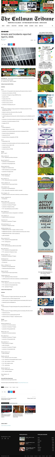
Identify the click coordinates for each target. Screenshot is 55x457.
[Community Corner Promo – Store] (46, 183)
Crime (8, 30)
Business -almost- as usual (30, 437)
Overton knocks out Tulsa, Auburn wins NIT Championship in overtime (8, 399)
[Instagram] (52, 14)
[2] (18, 72)
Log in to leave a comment (5, 425)
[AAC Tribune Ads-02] (46, 222)
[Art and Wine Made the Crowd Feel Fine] (22, 443)
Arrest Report (6, 387)
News (5, 30)
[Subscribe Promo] (46, 289)
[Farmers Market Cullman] (46, 81)
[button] (52, 26)
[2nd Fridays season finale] (30, 409)
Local (14, 412)
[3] (46, 100)
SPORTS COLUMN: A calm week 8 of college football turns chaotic (30, 448)
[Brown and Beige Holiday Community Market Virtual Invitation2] (46, 57)
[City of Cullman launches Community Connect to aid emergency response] (6, 409)
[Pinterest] (14, 44)
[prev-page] (2, 419)
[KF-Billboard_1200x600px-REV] (46, 301)
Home (2, 30)
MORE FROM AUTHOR (13, 403)
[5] (27, 6)
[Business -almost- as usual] (22, 439)
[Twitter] (53, 14)
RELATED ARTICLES (5, 403)
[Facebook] (50, 14)
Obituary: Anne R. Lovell (31, 398)
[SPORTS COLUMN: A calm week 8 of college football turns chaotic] (22, 449)
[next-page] (3, 419)
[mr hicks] (46, 311)
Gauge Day (4, 39)
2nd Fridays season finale (29, 413)
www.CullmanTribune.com (23, 382)
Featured (14, 387)
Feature (7, 31)
